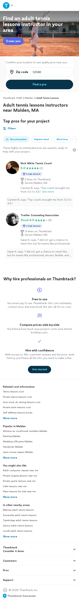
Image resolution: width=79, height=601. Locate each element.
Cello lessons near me (14, 486)
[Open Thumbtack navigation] (8, 5)
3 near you (13, 41)
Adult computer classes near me (20, 470)
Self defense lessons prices (17, 412)
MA (20, 98)
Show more (10, 418)
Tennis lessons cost (13, 391)
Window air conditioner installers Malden (25, 431)
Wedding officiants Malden (18, 441)
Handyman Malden (13, 447)
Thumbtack (9, 98)
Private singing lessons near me (20, 475)
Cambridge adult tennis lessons (20, 520)
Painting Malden (11, 436)
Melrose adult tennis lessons (18, 510)
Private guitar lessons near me (19, 481)
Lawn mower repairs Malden (18, 452)
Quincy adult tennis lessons (18, 525)
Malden (29, 98)
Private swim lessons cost (17, 407)
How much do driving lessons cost (21, 402)
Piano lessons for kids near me (19, 491)
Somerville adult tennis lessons (19, 515)
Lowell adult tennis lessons (17, 531)
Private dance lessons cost (17, 397)
